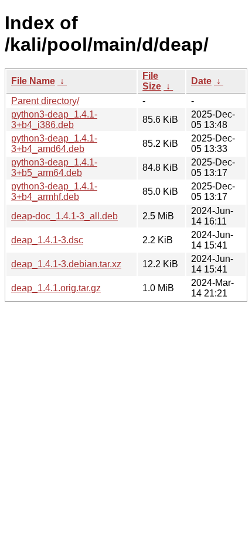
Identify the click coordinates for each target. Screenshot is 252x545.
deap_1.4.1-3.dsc (47, 240)
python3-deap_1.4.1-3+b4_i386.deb (54, 119)
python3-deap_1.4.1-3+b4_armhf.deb (54, 191)
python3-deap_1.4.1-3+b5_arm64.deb (54, 167)
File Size (151, 81)
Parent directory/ (45, 101)
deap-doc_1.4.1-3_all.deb (64, 216)
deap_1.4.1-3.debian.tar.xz (66, 264)
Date (201, 81)
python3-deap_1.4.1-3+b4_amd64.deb (54, 143)
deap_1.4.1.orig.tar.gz (56, 288)
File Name (33, 81)
